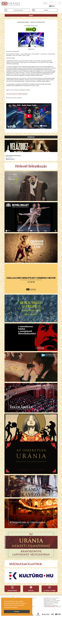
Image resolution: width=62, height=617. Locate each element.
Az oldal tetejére (49, 590)
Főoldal (31, 590)
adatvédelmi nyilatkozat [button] (11, 607)
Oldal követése (11, 159)
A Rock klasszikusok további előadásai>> (17, 94)
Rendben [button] (16, 611)
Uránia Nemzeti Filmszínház (13, 155)
